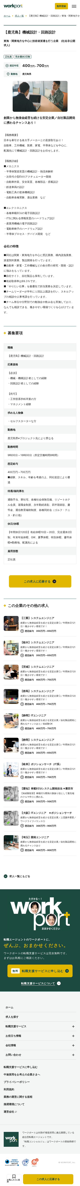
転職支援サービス (16, 1026)
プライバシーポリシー (17, 1081)
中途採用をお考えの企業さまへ (22, 1074)
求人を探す (12, 1016)
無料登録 (61, 6)
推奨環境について (14, 1104)
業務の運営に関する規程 (18, 1096)
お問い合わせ (13, 1054)
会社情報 (11, 1045)
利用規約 (9, 1089)
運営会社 (9, 1111)
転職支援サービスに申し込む (21, 1066)
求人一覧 (19, 15)
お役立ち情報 (13, 1035)
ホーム (7, 15)
